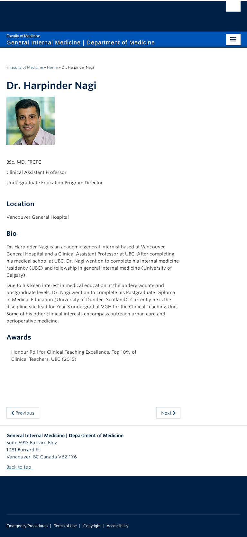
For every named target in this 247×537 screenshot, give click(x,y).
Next (167, 413)
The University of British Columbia (106, 13)
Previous (24, 413)
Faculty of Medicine (26, 67)
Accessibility (117, 526)
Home (52, 67)
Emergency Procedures (27, 526)
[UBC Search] (233, 8)
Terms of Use (65, 526)
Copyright (91, 526)
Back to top (19, 467)
